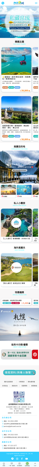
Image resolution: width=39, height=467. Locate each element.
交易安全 (5, 386)
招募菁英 (24, 386)
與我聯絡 (34, 386)
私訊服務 (19, 465)
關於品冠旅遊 (8, 382)
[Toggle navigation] (36, 3)
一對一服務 (12, 465)
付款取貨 (22, 382)
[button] (2, 22)
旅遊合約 (15, 386)
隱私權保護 (31, 382)
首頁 (4, 465)
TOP (35, 465)
